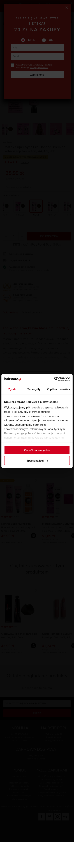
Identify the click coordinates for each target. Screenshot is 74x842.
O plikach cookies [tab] (58, 388)
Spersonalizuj (35, 460)
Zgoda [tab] (12, 388)
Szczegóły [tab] (33, 388)
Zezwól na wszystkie (37, 450)
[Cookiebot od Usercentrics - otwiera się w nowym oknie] (54, 379)
